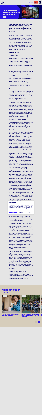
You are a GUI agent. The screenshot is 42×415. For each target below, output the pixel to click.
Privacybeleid (31, 201)
